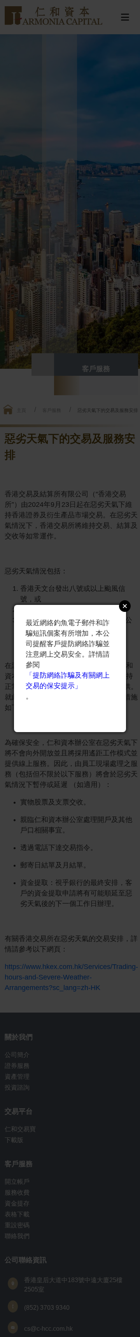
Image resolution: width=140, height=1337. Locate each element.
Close (125, 606)
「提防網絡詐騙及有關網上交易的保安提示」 (68, 680)
